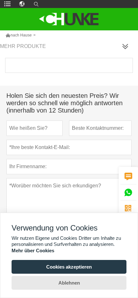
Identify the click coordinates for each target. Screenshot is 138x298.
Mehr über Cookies (33, 250)
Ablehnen (69, 283)
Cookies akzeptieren (69, 267)
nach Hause (21, 35)
